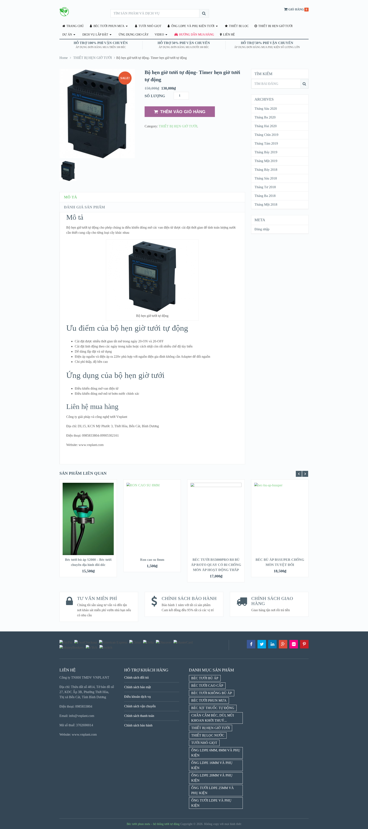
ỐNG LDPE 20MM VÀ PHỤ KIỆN (212, 777)
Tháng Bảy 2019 (265, 152)
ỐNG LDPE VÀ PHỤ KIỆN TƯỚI (192, 26)
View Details (88, 521)
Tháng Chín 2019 (266, 135)
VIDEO (159, 34)
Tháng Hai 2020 (265, 126)
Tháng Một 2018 (265, 204)
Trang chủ (75, 26)
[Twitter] (261, 644)
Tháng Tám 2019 (266, 143)
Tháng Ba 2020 (265, 117)
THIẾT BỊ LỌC (238, 26)
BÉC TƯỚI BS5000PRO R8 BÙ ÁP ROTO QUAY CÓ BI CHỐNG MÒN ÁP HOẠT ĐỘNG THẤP (216, 565)
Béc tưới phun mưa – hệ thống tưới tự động (153, 824)
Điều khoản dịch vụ (137, 696)
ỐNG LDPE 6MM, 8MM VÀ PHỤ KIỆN (215, 752)
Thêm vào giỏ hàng (183, 111)
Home (63, 58)
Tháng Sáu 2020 (265, 108)
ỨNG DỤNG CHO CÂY (134, 34)
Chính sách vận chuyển (140, 706)
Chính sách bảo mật (137, 687)
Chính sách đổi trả (136, 677)
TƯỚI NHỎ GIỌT (149, 26)
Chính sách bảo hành (138, 725)
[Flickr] (293, 644)
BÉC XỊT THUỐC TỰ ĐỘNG (212, 708)
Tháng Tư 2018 (265, 187)
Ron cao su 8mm (152, 559)
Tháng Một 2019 (265, 161)
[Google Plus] (283, 644)
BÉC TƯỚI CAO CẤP (207, 685)
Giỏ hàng (296, 9)
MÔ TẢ (70, 197)
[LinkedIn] (272, 644)
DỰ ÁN (67, 34)
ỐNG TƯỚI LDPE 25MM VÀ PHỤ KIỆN (212, 790)
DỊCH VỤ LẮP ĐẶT (95, 34)
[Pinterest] (304, 644)
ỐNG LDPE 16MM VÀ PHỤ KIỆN (212, 765)
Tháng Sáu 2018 (265, 178)
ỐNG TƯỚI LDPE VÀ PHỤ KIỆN (211, 803)
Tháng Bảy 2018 (265, 169)
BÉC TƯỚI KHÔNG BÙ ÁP (211, 693)
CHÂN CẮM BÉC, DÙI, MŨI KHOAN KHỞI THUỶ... (212, 718)
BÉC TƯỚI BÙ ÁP (204, 678)
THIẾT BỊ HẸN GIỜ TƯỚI (275, 26)
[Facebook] (251, 644)
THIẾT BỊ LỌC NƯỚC (207, 735)
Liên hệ (228, 34)
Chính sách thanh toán (139, 716)
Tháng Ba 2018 (265, 196)
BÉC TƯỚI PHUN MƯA (108, 26)
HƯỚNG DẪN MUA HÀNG (196, 34)
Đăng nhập (261, 229)
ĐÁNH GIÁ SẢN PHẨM (84, 207)
